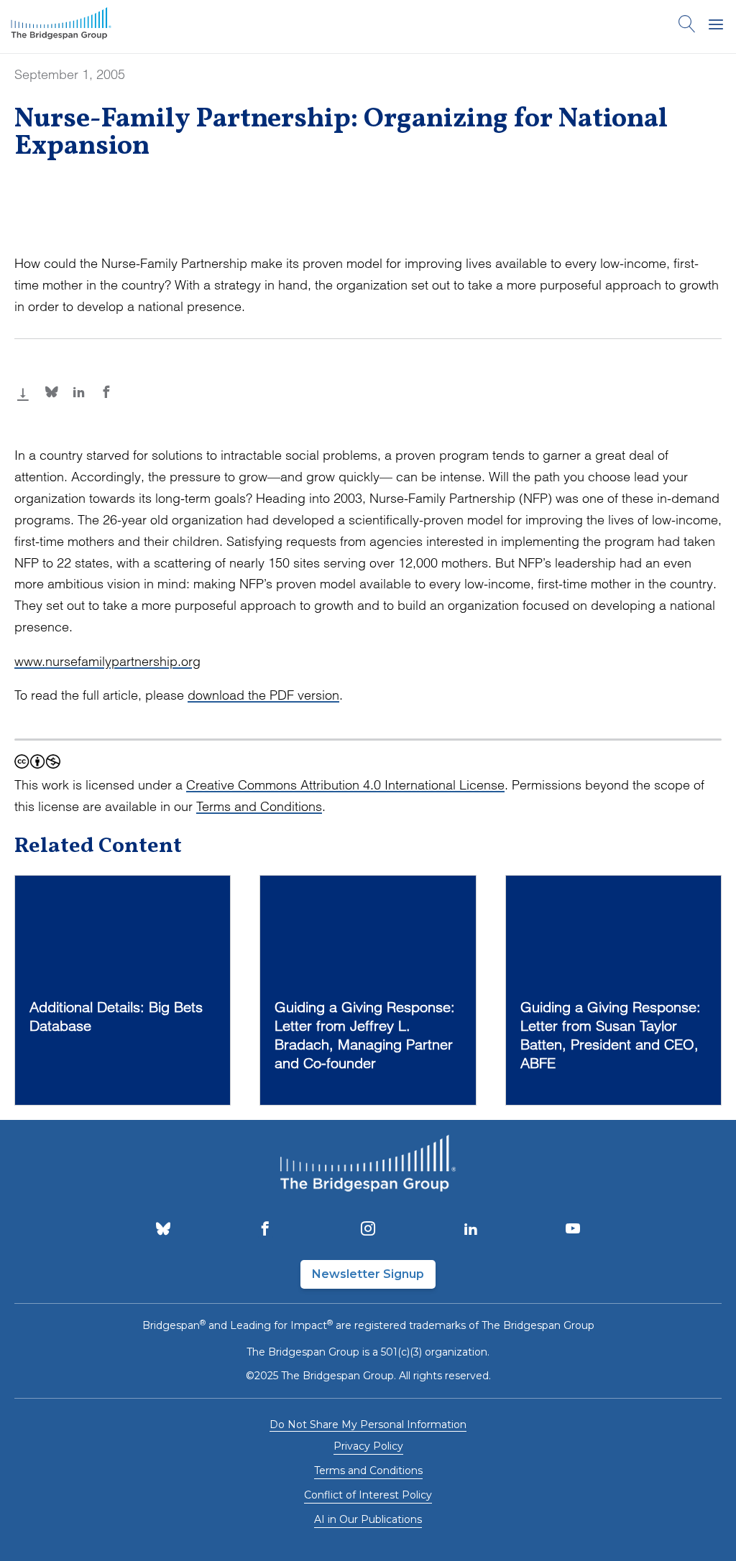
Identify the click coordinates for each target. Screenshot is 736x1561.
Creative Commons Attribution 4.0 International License (345, 785)
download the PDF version (263, 695)
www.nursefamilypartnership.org (107, 661)
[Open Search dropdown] (687, 26)
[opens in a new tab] (163, 1229)
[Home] (61, 26)
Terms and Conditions (259, 806)
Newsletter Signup (368, 1274)
